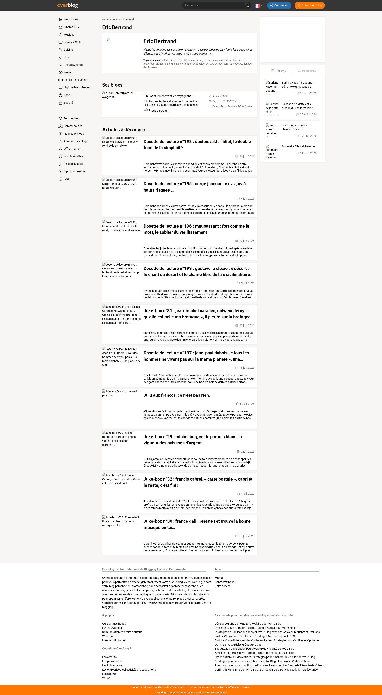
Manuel (219, 577)
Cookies (192, 687)
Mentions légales (142, 687)
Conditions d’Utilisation (166, 687)
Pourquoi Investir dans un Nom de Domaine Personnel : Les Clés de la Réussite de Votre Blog (271, 665)
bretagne (201, 60)
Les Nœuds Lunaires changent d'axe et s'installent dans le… (294, 127)
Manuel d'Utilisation (114, 640)
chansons (212, 60)
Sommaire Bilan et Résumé (298, 146)
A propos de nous (74, 171)
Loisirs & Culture (73, 42)
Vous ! (106, 677)
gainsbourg (236, 63)
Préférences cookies (237, 687)
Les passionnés (111, 661)
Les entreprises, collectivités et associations (129, 669)
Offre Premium (72, 148)
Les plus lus (70, 19)
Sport (67, 95)
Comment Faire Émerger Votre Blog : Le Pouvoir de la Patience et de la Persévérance (266, 669)
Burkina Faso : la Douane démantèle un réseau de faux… (297, 84)
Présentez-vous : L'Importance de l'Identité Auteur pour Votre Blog (255, 627)
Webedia (107, 636)
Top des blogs (72, 118)
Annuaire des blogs (75, 141)
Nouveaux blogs (73, 133)
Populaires (309, 70)
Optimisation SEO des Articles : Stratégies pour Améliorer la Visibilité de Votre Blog (265, 657)
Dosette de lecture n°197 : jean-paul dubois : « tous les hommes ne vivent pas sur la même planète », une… (196, 356)
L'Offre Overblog (112, 627)
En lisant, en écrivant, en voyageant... (168, 96)
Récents (281, 70)
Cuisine (68, 49)
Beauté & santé (73, 64)
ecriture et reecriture (217, 63)
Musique (68, 34)
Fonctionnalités (73, 156)
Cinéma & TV (71, 27)
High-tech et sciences (76, 87)
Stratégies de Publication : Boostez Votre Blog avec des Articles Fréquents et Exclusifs (267, 632)
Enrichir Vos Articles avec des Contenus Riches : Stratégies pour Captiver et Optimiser (267, 640)
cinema (223, 60)
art (163, 60)
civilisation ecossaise (192, 63)
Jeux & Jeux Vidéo (74, 79)
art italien (171, 60)
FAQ (66, 178)
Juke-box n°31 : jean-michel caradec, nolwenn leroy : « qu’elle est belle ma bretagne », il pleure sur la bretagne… (199, 313)
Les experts (109, 673)
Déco (66, 57)
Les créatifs (109, 657)
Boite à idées (222, 586)
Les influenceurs (112, 665)
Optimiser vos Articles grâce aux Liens (238, 644)
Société (68, 102)
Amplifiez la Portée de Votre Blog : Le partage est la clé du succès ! (255, 652)
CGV (183, 687)
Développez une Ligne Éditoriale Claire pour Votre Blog (248, 623)
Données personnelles (211, 687)
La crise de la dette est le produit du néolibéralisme (297, 105)
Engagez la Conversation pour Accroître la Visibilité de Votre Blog (254, 648)
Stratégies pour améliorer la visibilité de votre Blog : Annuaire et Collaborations (262, 661)
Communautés (72, 126)
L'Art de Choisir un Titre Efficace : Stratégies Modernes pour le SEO (255, 636)
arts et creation (186, 60)
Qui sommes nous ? (114, 623)
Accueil (106, 19)
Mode (67, 72)
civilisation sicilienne (167, 63)
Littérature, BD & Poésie (238, 106)
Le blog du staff (73, 163)
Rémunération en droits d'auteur (122, 632)
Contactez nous (224, 582)
